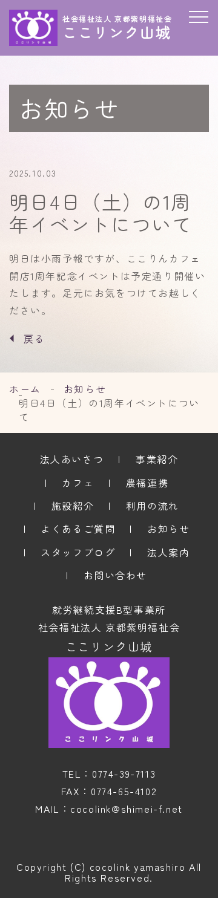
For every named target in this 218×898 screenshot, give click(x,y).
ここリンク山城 (109, 646)
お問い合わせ (116, 575)
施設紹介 (72, 505)
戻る (34, 338)
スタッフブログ (78, 552)
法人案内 (168, 552)
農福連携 (147, 482)
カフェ (78, 482)
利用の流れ (152, 505)
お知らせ (85, 388)
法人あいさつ (72, 459)
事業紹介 (157, 459)
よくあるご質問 (78, 528)
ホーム (25, 389)
